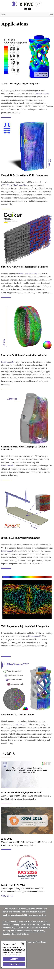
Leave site (14, 964)
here (20, 955)
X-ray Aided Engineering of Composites (20, 83)
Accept (14, 959)
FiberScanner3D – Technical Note (17, 714)
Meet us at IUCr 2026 (13, 885)
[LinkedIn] (25, 9)
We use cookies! (9, 944)
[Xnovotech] (27, 3)
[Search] (29, 9)
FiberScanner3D (42, 93)
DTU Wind (6, 185)
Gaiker (20, 273)
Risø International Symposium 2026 (21, 792)
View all (5, 895)
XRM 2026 (6, 838)
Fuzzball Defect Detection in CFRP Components (24, 175)
